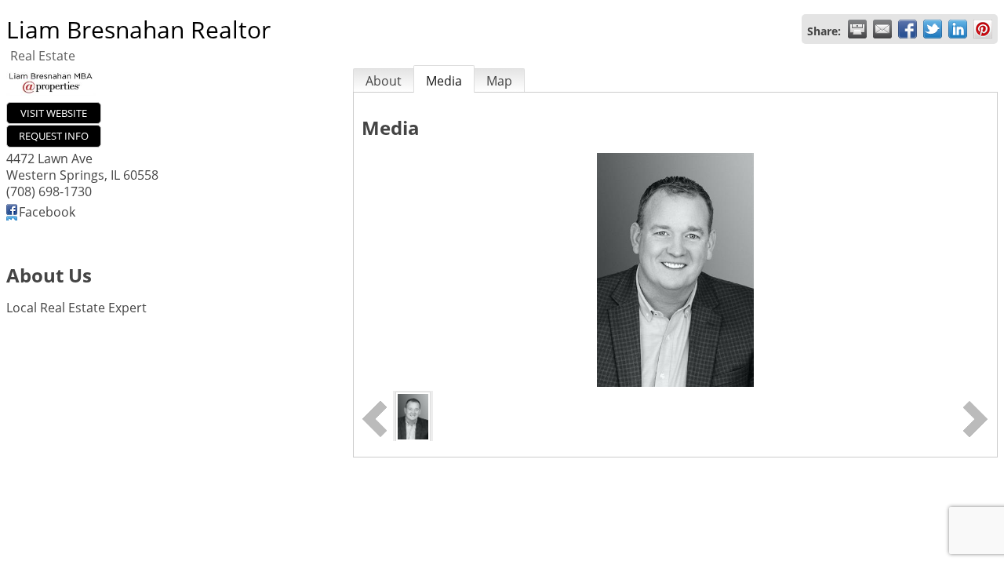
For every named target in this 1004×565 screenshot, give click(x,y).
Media (444, 80)
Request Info (54, 136)
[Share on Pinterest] (982, 29)
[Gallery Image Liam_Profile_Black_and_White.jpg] (413, 415)
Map (499, 80)
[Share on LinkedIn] (957, 29)
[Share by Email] (882, 29)
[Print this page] (857, 29)
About (384, 80)
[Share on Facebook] (907, 29)
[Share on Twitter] (932, 29)
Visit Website (53, 113)
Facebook (47, 212)
